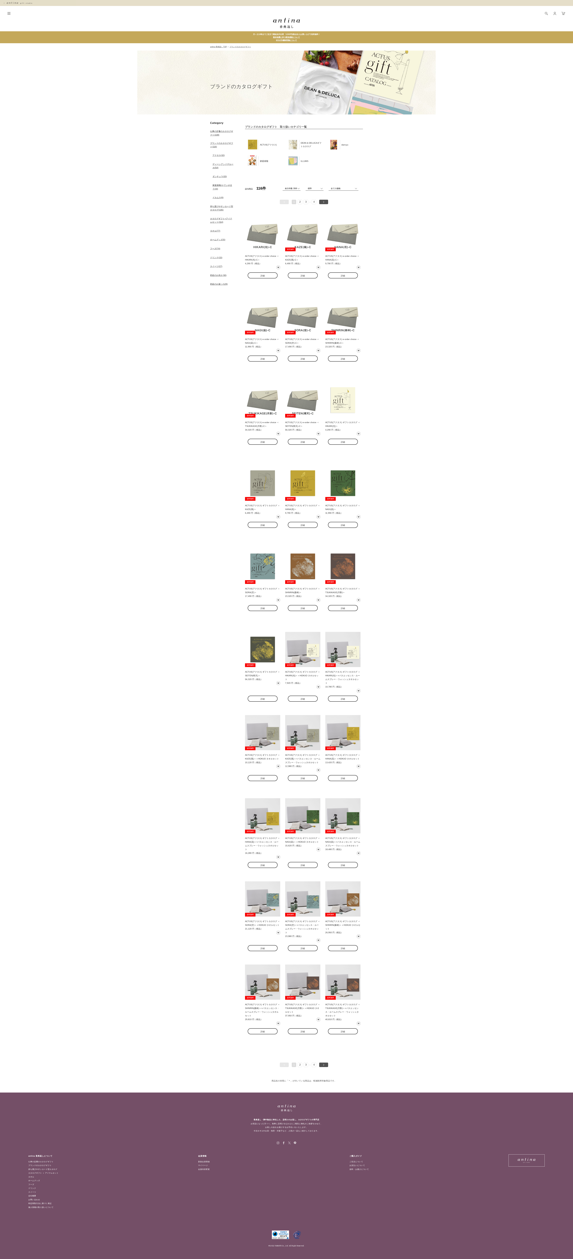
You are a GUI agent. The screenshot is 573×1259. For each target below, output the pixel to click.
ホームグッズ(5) (217, 239)
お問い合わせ (34, 1200)
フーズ (31, 1184)
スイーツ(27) (216, 266)
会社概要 (32, 1196)
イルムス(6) (218, 197)
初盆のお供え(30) (218, 275)
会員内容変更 (204, 1169)
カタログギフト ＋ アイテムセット (43, 1173)
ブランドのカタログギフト (240, 47)
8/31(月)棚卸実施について (286, 40)
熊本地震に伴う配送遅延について (286, 37)
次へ (323, 202)
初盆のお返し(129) (219, 284)
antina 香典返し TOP (218, 47)
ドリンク (32, 1188)
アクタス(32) (218, 155)
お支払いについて (357, 1165)
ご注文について (356, 1162)
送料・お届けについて (359, 1169)
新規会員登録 (204, 1162)
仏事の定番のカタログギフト (40, 1162)
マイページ (203, 1165)
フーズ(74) (215, 248)
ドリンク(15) (216, 257)
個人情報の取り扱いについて (40, 1207)
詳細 (263, 276)
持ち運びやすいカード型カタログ (42, 1169)
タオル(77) (215, 231)
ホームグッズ (34, 1181)
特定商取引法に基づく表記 (40, 1203)
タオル (31, 1177)
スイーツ (32, 1192)
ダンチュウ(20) (219, 176)
